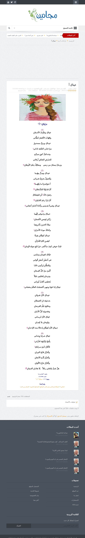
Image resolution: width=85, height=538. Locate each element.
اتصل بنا (76, 495)
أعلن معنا (36, 500)
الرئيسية (76, 486)
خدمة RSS (75, 505)
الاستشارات (75, 500)
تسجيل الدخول (61, 416)
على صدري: (47, 35)
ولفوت (70, 88)
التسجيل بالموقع (34, 486)
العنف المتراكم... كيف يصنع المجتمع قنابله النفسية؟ (52, 442)
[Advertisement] (42, 62)
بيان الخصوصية (34, 495)
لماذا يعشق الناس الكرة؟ (60, 450)
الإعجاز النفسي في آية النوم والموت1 (56, 468)
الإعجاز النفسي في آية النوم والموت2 (56, 459)
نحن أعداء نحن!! (36, 35)
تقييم (8, 396)
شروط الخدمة (34, 491)
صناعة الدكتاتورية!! (59, 35)
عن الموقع (75, 491)
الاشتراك (49, 416)
